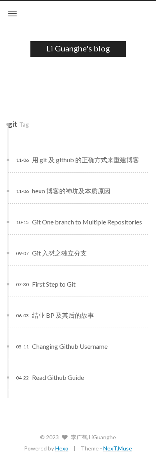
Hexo (61, 448)
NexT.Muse (117, 448)
